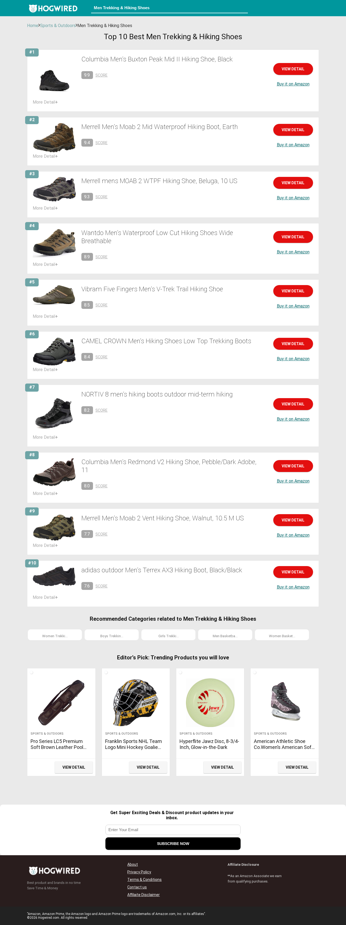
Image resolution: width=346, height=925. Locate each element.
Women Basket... (282, 636)
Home (32, 25)
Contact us (137, 887)
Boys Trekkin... (111, 636)
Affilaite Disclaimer (143, 895)
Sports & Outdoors (58, 25)
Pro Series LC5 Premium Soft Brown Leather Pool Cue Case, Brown (57, 747)
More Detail (45, 102)
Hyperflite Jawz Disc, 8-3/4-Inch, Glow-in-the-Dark (209, 744)
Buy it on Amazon (293, 84)
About (132, 864)
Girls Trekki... (168, 636)
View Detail (293, 69)
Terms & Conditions (144, 879)
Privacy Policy (139, 872)
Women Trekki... (55, 636)
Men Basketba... (225, 636)
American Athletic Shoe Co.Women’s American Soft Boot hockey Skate (283, 747)
